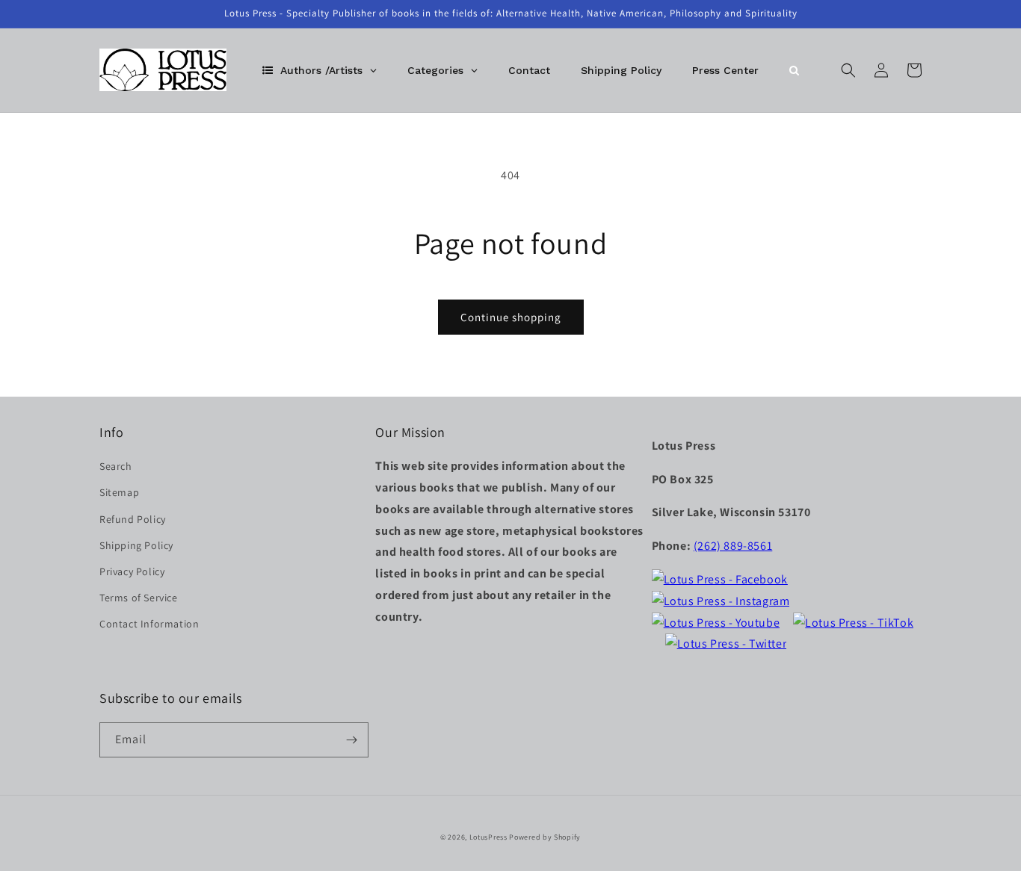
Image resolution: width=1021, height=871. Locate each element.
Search (115, 466)
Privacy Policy (131, 571)
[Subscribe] (351, 739)
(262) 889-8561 (733, 546)
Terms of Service (138, 597)
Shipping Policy (136, 545)
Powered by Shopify (545, 837)
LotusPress (488, 837)
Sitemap (119, 492)
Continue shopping (510, 317)
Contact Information (149, 623)
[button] (848, 70)
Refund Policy (132, 519)
